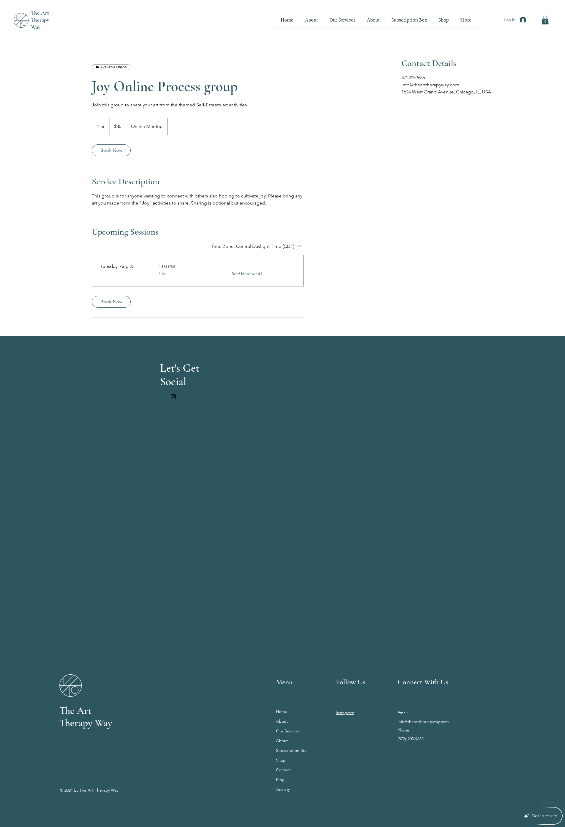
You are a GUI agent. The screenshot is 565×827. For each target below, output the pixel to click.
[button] (545, 20)
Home (281, 711)
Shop (281, 760)
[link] (111, 150)
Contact (283, 769)
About (282, 721)
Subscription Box (292, 750)
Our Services (288, 731)
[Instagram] (173, 396)
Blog (280, 779)
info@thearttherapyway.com (423, 721)
